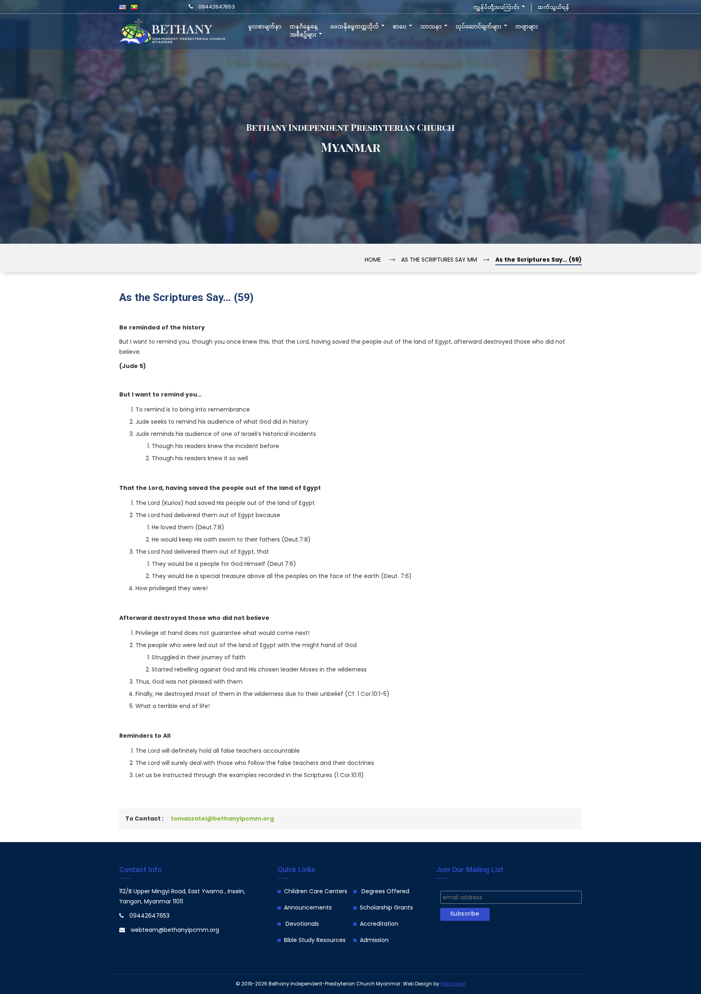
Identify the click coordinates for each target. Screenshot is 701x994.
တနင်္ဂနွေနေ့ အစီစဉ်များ (304, 31)
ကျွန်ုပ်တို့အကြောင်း (497, 7)
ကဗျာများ (526, 26)
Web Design (417, 984)
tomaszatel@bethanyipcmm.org (222, 819)
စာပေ (400, 26)
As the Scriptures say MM (439, 260)
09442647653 (216, 7)
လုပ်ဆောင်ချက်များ (479, 26)
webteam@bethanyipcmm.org (175, 930)
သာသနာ (431, 26)
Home (373, 260)
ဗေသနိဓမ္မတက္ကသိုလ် (355, 26)
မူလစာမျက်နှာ (265, 26)
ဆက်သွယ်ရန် (553, 7)
